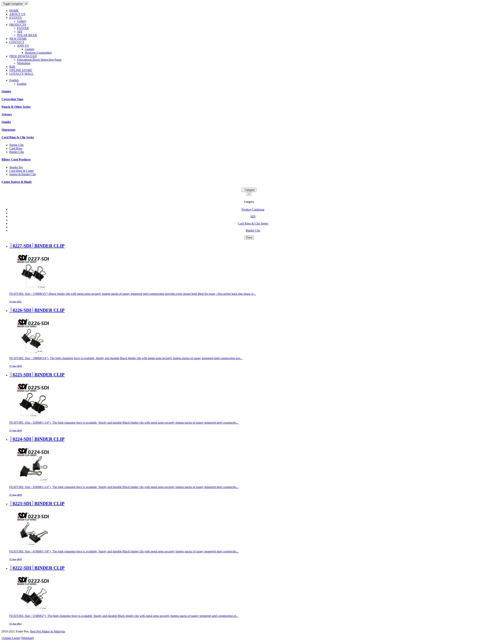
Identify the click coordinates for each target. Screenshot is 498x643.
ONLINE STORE (20, 70)
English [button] (14, 80)
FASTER (23, 28)
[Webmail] (27, 638)
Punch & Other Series (16, 106)
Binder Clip (16, 152)
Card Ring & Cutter (21, 170)
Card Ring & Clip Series (18, 137)
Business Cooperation (38, 52)
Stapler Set (16, 167)
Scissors (7, 114)
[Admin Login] (11, 638)
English (21, 83)
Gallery (21, 21)
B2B (12, 66)
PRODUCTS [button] (17, 24)
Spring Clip (16, 145)
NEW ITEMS (18, 38)
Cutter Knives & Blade (17, 182)
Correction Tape (12, 99)
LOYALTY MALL (21, 73)
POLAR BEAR (27, 35)
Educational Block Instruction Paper (39, 59)
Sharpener (9, 129)
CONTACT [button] (16, 42)
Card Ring (15, 148)
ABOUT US (17, 14)
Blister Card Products (16, 159)
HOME (14, 10)
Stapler (6, 91)
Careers (29, 49)
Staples (6, 122)
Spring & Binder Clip (22, 174)
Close (249, 237)
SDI (19, 31)
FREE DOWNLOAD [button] (23, 56)
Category (249, 189)
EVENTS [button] (15, 17)
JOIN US (23, 45)
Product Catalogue (253, 209)
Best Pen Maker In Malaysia (47, 631)
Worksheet (23, 63)
